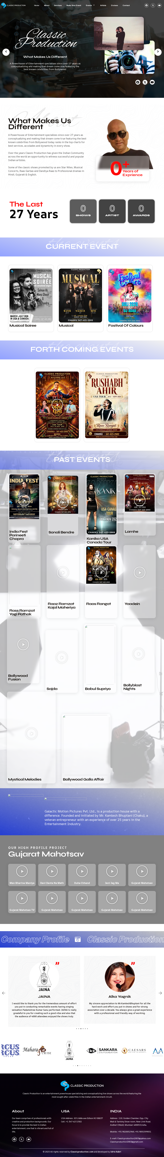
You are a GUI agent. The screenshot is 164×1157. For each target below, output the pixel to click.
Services (58, 5)
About (46, 5)
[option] (82, 49)
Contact (126, 5)
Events (89, 5)
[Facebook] (146, 5)
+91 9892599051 (143, 1131)
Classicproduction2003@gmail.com (126, 1141)
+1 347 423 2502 (74, 1121)
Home (36, 5)
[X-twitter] (153, 5)
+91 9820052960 (126, 1131)
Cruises (114, 5)
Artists (103, 5)
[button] (31, 295)
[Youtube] (159, 5)
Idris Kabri (115, 1151)
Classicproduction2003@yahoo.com (134, 1138)
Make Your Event (74, 5)
